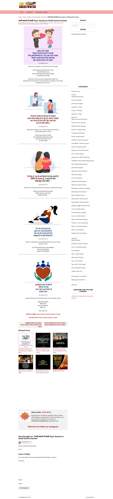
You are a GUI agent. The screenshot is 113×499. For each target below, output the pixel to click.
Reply (20, 449)
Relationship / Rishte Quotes (79, 199)
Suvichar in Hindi (39, 24)
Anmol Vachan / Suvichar (39, 17)
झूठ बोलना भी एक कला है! (58, 371)
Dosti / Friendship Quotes (78, 147)
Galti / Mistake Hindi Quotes (79, 164)
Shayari (73, 238)
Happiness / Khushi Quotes (79, 171)
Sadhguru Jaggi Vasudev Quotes (80, 205)
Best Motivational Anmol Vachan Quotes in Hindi (43, 317)
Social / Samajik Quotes (78, 209)
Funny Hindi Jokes (76, 100)
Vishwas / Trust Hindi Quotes (79, 223)
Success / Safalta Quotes (78, 216)
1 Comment (45, 24)
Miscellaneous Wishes (41, 12)
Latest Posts (29, 12)
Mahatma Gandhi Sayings (78, 181)
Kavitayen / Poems (76, 107)
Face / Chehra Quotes (77, 154)
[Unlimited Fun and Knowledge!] (27, 7)
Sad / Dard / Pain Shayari (78, 264)
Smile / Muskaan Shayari (78, 268)
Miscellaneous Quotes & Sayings (80, 188)
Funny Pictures (75, 91)
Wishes (73, 285)
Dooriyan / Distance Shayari (79, 243)
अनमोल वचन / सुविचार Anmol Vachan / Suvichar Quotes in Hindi (43, 314)
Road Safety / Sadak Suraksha (80, 202)
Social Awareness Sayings (78, 212)
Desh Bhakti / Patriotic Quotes (80, 143)
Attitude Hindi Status (77, 96)
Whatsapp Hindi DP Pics (78, 280)
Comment (21, 460)
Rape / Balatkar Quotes (78, 195)
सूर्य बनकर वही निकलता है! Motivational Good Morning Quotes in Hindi (55, 324)
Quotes (29, 17)
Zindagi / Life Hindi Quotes (79, 233)
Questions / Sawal (76, 114)
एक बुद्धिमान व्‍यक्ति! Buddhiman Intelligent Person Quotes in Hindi (31, 324)
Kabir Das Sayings (76, 174)
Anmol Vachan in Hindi (51, 22)
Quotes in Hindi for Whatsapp (29, 24)
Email (20, 483)
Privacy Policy (90, 497)
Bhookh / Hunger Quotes (78, 129)
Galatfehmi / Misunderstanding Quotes (82, 161)
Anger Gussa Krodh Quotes (79, 119)
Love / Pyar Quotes (76, 178)
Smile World (22, 22)
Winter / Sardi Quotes (77, 230)
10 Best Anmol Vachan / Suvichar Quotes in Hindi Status (59, 350)
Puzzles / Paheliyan (76, 110)
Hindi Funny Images (77, 103)
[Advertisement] (43, 393)
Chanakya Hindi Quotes (78, 133)
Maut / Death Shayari (77, 254)
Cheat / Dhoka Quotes (77, 136)
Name (20, 479)
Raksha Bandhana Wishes (78, 34)
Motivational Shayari (77, 257)
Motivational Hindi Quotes (79, 192)
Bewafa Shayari (75, 240)
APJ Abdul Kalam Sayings (78, 126)
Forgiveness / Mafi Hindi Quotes (80, 157)
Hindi (24, 17)
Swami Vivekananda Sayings (79, 219)
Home (21, 12)
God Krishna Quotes (77, 167)
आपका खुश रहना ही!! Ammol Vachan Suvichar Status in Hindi (25, 350)
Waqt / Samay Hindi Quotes (79, 226)
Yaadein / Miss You (76, 271)
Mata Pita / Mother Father (78, 185)
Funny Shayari (75, 250)
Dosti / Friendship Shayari (78, 247)
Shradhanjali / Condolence (79, 276)
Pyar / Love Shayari (76, 261)
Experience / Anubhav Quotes (80, 150)
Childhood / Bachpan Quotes (79, 140)
